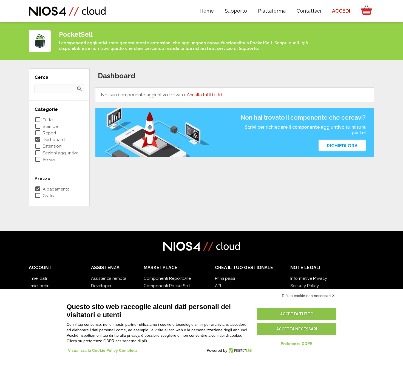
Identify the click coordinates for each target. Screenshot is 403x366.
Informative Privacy (308, 278)
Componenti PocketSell (167, 285)
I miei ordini (39, 285)
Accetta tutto (296, 314)
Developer (101, 285)
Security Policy (304, 285)
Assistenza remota (108, 278)
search (79, 89)
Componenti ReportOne (167, 278)
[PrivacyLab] (239, 350)
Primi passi (225, 278)
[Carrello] (365, 11)
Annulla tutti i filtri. (205, 94)
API (218, 285)
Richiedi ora (342, 145)
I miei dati (38, 278)
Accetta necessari (296, 329)
